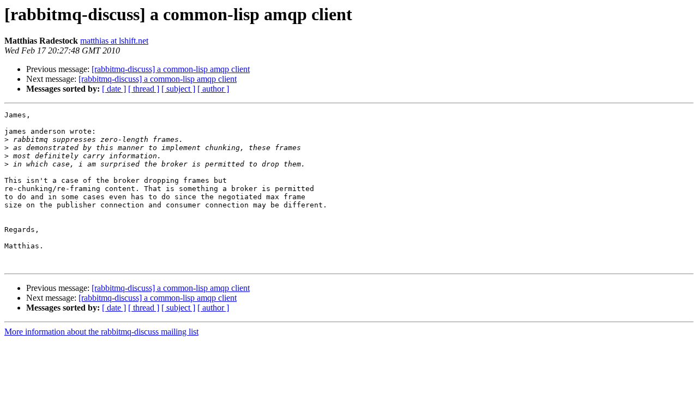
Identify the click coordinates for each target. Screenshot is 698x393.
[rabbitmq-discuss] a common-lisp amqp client (171, 69)
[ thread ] (143, 88)
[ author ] (213, 88)
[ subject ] (178, 88)
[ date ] (114, 88)
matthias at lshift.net (114, 40)
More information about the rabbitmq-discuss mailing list (101, 331)
